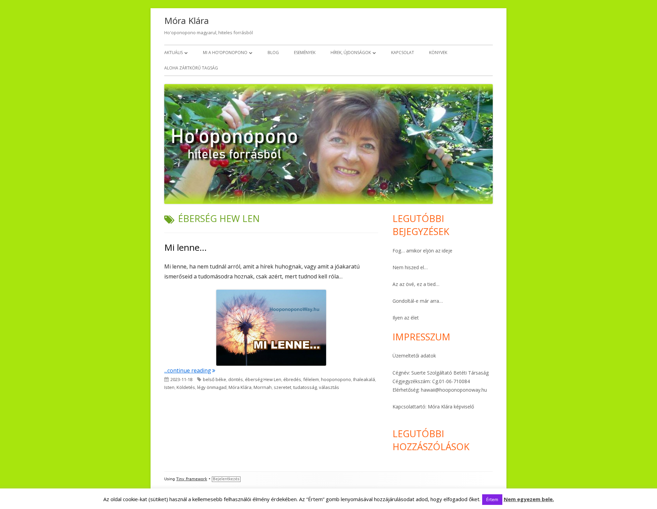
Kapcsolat (402, 52)
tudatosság (305, 387)
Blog (273, 52)
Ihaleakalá (364, 379)
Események (304, 52)
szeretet (282, 387)
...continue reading (189, 370)
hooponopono (336, 379)
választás (329, 387)
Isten (169, 387)
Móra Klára (186, 20)
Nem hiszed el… (410, 267)
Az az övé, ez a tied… (415, 284)
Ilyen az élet (405, 317)
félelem (311, 379)
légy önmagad (212, 387)
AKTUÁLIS (173, 52)
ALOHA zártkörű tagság (191, 68)
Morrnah (263, 387)
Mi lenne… (185, 247)
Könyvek (438, 52)
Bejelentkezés (226, 479)
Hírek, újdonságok (351, 52)
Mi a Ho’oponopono (225, 52)
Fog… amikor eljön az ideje (422, 250)
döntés (235, 379)
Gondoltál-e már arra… (417, 301)
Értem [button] (492, 499)
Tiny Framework (191, 479)
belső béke (214, 379)
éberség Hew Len (263, 379)
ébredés (292, 379)
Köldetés (186, 387)
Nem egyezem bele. (529, 499)
